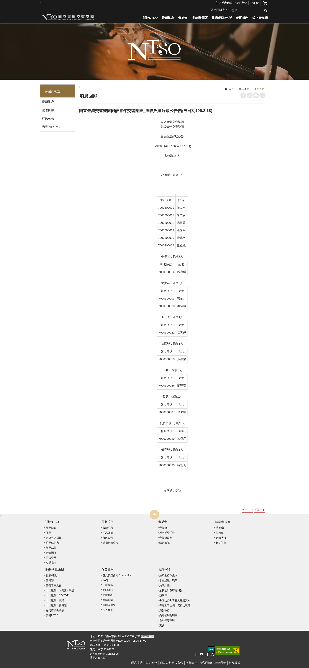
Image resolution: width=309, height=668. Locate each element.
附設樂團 (51, 557)
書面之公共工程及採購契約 (174, 600)
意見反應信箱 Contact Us (117, 575)
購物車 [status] (265, 3)
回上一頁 (247, 510)
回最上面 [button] (259, 510)
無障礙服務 (109, 605)
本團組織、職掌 (168, 580)
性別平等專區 (167, 620)
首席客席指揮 (53, 537)
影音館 (220, 532)
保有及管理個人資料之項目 (174, 605)
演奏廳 (220, 527)
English (254, 3)
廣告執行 (164, 610)
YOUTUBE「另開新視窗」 (203, 654)
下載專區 (108, 585)
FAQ (105, 580)
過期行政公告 (51, 127)
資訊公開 (164, 569)
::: (41, 1)
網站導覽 (241, 3)
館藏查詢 (108, 595)
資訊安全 (151, 662)
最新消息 (168, 17)
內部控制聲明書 (168, 615)
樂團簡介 (51, 527)
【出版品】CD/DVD (57, 595)
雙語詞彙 (108, 600)
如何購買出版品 (55, 610)
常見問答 (234, 662)
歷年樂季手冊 (167, 532)
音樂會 (182, 17)
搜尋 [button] (265, 10)
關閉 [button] (154, 514)
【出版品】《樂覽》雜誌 (60, 590)
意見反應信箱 (224, 3)
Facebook (243, 95)
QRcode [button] (262, 95)
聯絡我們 (220, 662)
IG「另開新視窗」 (196, 654)
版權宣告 (191, 662)
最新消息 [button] (52, 91)
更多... (162, 625)
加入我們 (108, 610)
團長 (48, 532)
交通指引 (51, 562)
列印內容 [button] (256, 95)
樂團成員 (51, 547)
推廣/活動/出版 (222, 17)
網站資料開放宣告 (171, 662)
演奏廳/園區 (200, 17)
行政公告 (48, 118)
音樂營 (50, 580)
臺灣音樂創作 (53, 585)
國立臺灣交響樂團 (68, 17)
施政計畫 (164, 585)
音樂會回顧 (165, 537)
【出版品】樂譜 (55, 600)
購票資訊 (164, 542)
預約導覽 (221, 542)
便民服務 (242, 17)
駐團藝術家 (52, 542)
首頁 (231, 89)
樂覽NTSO (52, 615)
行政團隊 (51, 552)
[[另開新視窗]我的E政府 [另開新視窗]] (211, 650)
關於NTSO (150, 17)
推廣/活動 (51, 575)
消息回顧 (48, 110)
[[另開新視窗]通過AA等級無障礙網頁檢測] (227, 650)
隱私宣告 (137, 662)
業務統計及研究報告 (171, 590)
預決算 (163, 595)
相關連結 (108, 590)
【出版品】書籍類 (56, 605)
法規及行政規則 (168, 575)
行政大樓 (221, 537)
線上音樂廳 (260, 17)
